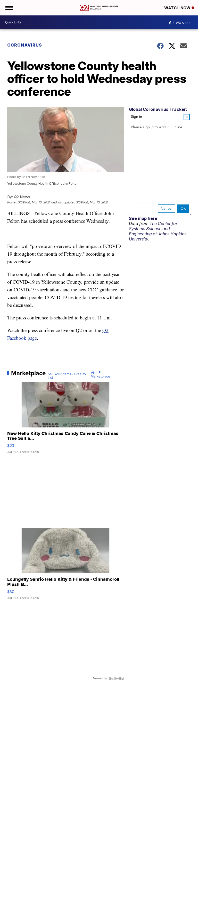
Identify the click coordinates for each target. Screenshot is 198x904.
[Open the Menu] (8, 7)
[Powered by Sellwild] (116, 678)
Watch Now (178, 7)
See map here (143, 218)
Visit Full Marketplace (100, 374)
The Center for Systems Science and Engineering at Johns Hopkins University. (157, 231)
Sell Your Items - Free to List (67, 376)
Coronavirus (24, 45)
